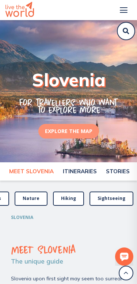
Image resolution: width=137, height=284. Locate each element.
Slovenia (22, 217)
